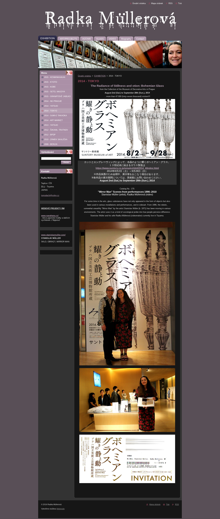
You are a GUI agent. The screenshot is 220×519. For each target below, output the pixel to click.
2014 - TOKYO (50, 111)
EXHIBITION (100, 76)
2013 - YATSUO (51, 125)
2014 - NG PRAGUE (53, 101)
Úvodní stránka (139, 3)
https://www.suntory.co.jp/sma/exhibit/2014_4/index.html (127, 168)
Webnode (61, 509)
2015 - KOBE (50, 87)
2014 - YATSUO (51, 106)
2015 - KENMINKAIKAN (54, 77)
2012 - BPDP (50, 135)
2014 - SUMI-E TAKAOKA (55, 115)
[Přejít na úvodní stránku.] (110, 20)
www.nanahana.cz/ (50, 215)
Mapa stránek (157, 3)
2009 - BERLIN (50, 144)
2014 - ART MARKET (53, 120)
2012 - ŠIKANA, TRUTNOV (56, 130)
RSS (171, 3)
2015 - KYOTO (50, 82)
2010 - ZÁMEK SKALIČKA (55, 139)
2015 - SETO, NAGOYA (54, 91)
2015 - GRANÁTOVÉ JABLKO (57, 96)
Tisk (180, 3)
